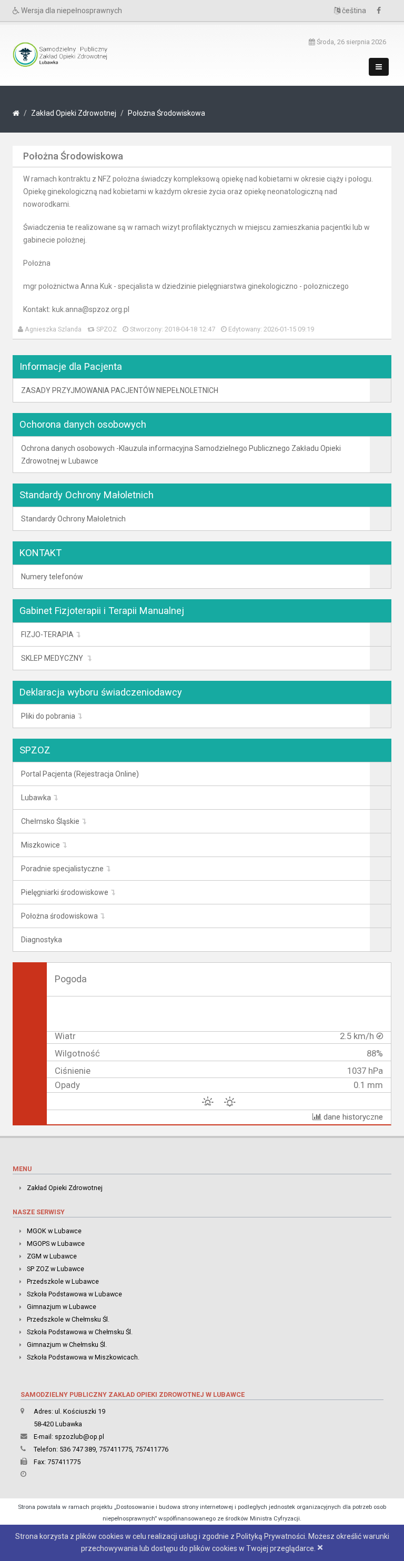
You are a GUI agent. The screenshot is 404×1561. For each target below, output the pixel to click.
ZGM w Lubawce (52, 1256)
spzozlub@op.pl (79, 1437)
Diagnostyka (41, 939)
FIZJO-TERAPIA (47, 634)
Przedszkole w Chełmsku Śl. (68, 1319)
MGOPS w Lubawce (56, 1243)
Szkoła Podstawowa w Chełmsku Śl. (80, 1332)
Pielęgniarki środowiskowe (64, 892)
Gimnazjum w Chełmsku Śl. (67, 1344)
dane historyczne (352, 1117)
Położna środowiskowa (59, 916)
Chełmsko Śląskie (50, 821)
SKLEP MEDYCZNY (53, 658)
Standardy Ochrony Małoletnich (73, 519)
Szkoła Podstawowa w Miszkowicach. (83, 1357)
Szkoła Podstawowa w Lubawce (74, 1294)
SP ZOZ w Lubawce (55, 1269)
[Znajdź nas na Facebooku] (381, 10)
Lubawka (36, 797)
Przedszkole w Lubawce (63, 1281)
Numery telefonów (52, 576)
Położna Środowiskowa (166, 113)
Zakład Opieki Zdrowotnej (73, 113)
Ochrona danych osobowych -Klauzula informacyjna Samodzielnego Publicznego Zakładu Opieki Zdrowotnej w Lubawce (181, 454)
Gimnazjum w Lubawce (61, 1307)
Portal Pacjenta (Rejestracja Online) (80, 774)
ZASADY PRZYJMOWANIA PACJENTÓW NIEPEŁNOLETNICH (119, 390)
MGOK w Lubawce (54, 1231)
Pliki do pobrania (48, 716)
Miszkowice (40, 845)
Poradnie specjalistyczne (62, 868)
